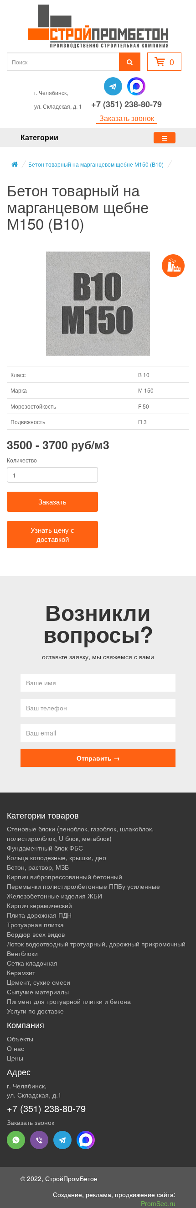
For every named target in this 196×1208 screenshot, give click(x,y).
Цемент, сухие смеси (38, 982)
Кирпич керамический (39, 905)
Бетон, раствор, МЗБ (38, 867)
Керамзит (21, 972)
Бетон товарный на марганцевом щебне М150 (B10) (96, 164)
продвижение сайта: (145, 1199)
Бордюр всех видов (36, 934)
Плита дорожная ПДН (39, 914)
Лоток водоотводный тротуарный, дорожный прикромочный (96, 943)
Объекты (20, 1038)
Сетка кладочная (32, 962)
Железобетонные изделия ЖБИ (54, 895)
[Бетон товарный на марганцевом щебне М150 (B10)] (98, 303)
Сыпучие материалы (38, 991)
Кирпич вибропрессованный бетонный (64, 876)
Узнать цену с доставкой (52, 534)
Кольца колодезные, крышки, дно (56, 857)
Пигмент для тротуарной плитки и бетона (69, 1001)
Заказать (52, 501)
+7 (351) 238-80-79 (126, 104)
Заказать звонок (126, 118)
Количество (22, 460)
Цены (15, 1057)
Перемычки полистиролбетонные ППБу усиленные (83, 886)
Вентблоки (22, 953)
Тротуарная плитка (35, 924)
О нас (15, 1048)
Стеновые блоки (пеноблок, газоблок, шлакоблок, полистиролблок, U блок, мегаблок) (80, 833)
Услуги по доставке (35, 1010)
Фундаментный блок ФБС (45, 847)
